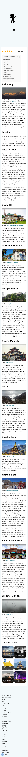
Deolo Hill (6, 65)
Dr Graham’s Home (9, 66)
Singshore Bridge (9, 80)
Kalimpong (7, 59)
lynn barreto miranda (12, 262)
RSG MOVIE (9, 615)
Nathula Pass (8, 76)
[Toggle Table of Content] (17, 57)
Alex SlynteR (10, 362)
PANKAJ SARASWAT (12, 490)
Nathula (6, 72)
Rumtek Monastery (9, 78)
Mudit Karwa (10, 405)
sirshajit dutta (10, 304)
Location (6, 61)
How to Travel (7, 63)
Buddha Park (7, 74)
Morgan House (8, 68)
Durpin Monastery (9, 70)
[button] (14, 30)
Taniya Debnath (10, 560)
